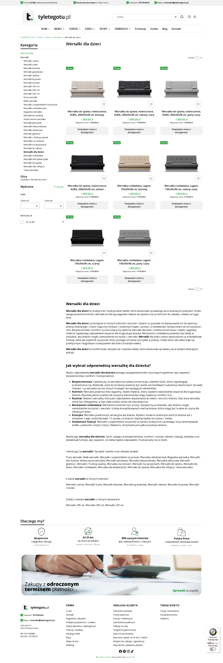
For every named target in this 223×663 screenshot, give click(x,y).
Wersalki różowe (32, 82)
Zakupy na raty (120, 626)
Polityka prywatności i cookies (80, 622)
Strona (191, 57)
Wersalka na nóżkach (34, 141)
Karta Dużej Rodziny (123, 633)
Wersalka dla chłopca (34, 166)
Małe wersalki (30, 100)
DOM (39, 37)
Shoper (129, 657)
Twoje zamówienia (169, 610)
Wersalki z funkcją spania (36, 137)
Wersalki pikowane (33, 122)
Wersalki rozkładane (33, 155)
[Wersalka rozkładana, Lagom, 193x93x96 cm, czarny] (87, 235)
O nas (69, 610)
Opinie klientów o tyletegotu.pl (81, 626)
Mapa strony (72, 641)
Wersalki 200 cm (32, 90)
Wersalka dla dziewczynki (36, 159)
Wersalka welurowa (33, 130)
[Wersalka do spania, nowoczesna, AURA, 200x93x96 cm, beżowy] (87, 87)
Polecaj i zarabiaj (74, 629)
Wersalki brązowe (32, 79)
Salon (48, 37)
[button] (182, 16)
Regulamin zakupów (76, 618)
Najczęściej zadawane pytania (128, 645)
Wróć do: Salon (27, 53)
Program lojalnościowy (124, 629)
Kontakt (70, 614)
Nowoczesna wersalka (35, 119)
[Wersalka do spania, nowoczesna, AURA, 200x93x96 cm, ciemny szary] (134, 87)
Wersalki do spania (33, 162)
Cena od (24, 200)
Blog (68, 637)
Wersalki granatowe (33, 71)
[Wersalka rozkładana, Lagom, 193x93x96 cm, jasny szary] (134, 235)
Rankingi (70, 645)
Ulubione (164, 618)
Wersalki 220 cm (32, 93)
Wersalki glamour (32, 133)
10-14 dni (30, 221)
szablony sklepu (104, 657)
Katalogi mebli (73, 633)
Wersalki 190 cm (32, 86)
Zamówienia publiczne (124, 622)
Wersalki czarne (31, 60)
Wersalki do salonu (33, 148)
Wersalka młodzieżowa (35, 108)
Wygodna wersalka (33, 111)
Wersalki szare (31, 64)
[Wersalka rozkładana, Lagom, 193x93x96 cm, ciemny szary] (181, 161)
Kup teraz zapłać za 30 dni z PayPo (130, 637)
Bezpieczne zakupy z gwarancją (128, 641)
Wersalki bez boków (33, 115)
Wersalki (57, 37)
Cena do (48, 200)
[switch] (213, 649)
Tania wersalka (31, 170)
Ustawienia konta (168, 614)
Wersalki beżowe (32, 68)
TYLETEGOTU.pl (27, 37)
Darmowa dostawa (122, 610)
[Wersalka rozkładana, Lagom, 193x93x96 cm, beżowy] (134, 161)
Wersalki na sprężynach (35, 144)
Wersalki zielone (31, 75)
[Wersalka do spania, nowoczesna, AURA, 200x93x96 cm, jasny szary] (181, 87)
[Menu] (218, 628)
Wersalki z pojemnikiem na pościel (40, 104)
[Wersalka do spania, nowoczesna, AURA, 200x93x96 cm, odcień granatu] (87, 161)
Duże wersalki (30, 97)
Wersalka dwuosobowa (35, 126)
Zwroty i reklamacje (123, 618)
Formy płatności (121, 614)
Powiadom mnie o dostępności (87, 131)
